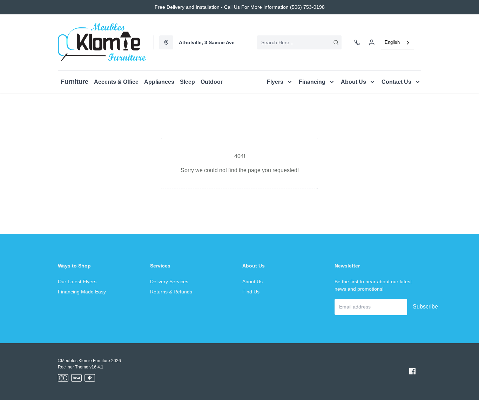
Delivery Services (169, 281)
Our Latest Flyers (77, 281)
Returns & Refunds (171, 291)
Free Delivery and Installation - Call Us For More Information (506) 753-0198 (240, 7)
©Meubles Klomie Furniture (84, 360)
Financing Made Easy (82, 291)
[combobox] (299, 42)
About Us (252, 281)
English (392, 42)
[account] (371, 42)
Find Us (250, 291)
